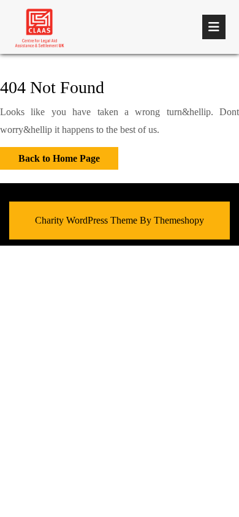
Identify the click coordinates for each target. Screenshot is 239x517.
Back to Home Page (50, 155)
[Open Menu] (214, 27)
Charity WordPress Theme (86, 220)
